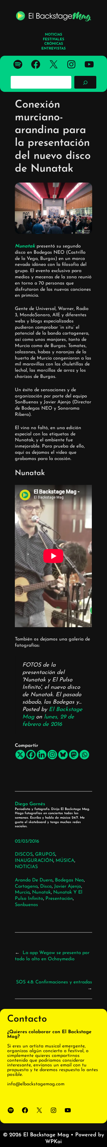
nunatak (41, 892)
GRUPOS (45, 854)
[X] (20, 754)
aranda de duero (34, 880)
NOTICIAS (26, 867)
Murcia (22, 892)
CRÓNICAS (53, 44)
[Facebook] (31, 754)
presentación (59, 898)
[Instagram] (52, 754)
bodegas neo (69, 880)
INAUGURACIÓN (34, 860)
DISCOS (24, 854)
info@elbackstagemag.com (35, 1084)
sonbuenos (26, 904)
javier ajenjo (67, 886)
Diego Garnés (30, 804)
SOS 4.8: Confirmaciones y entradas (54, 982)
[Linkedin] (41, 754)
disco (46, 886)
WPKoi (53, 1142)
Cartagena (26, 886)
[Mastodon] (73, 754)
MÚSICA (65, 860)
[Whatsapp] (84, 754)
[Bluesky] (63, 754)
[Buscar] (85, 82)
